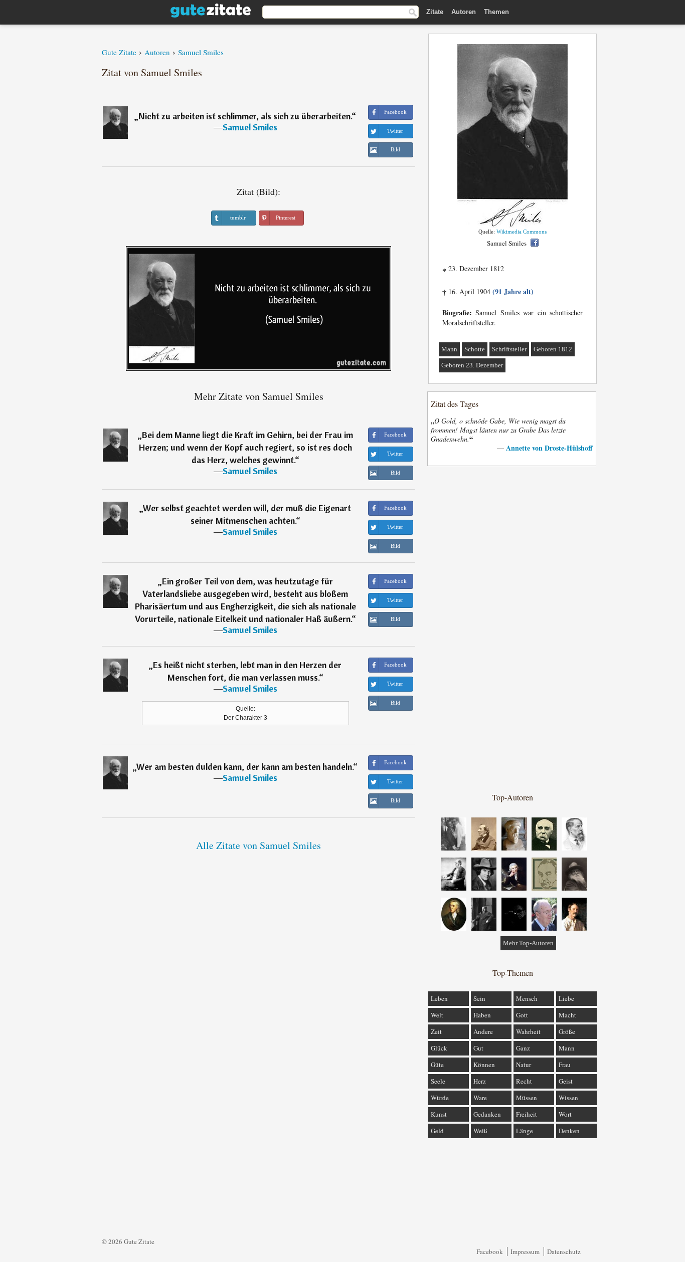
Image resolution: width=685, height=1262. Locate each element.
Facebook (489, 1251)
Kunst (439, 1114)
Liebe (566, 998)
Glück (439, 1048)
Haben (482, 1014)
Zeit (436, 1031)
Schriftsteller (509, 349)
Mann (449, 349)
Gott (522, 1014)
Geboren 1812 (553, 349)
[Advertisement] (512, 628)
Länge (524, 1130)
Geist (566, 1081)
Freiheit (526, 1114)
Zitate (434, 12)
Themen (496, 12)
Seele (438, 1081)
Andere (483, 1031)
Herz (479, 1081)
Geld (437, 1130)
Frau (565, 1064)
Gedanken (487, 1114)
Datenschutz (564, 1251)
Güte (437, 1064)
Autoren (463, 12)
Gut (478, 1048)
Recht (524, 1081)
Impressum (525, 1251)
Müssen (526, 1097)
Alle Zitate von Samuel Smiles (258, 845)
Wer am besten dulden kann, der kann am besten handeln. (244, 766)
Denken (569, 1130)
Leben (439, 998)
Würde (440, 1097)
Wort (565, 1114)
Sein (479, 998)
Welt (437, 1014)
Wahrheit (528, 1031)
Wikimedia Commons (521, 232)
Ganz (523, 1048)
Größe (567, 1031)
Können (484, 1064)
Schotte (474, 349)
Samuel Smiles (250, 127)
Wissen (568, 1097)
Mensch (527, 998)
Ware (480, 1097)
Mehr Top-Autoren (528, 943)
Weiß (480, 1130)
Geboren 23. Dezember (472, 365)
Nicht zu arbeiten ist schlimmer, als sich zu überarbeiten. (245, 116)
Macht (567, 1014)
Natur (523, 1064)
